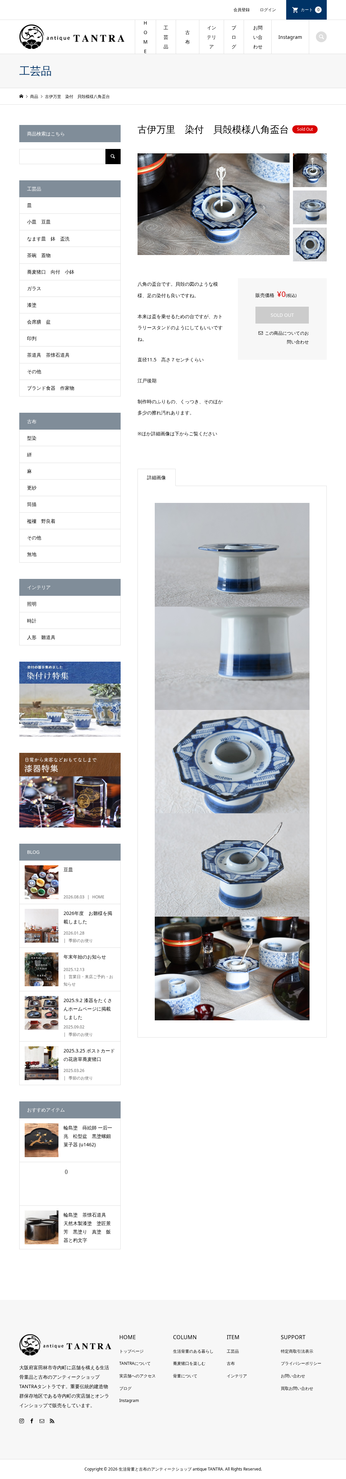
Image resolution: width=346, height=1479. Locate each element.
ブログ (125, 1388)
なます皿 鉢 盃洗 (48, 238)
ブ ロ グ (233, 37)
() (66, 1171)
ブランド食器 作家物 (50, 388)
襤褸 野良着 (41, 521)
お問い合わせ (258, 37)
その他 (34, 371)
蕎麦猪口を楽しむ (189, 1363)
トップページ (131, 1351)
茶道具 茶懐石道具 (48, 355)
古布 (231, 1363)
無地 (31, 554)
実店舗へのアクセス (137, 1376)
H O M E (145, 37)
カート (310, 9)
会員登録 (241, 9)
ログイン (268, 9)
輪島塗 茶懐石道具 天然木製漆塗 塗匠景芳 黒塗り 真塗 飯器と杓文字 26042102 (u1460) (87, 1228)
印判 (31, 338)
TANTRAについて (135, 1363)
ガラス (34, 288)
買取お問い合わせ (297, 1388)
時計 (31, 620)
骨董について (185, 1376)
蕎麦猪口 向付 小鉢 (50, 272)
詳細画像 (156, 477)
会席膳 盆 (39, 321)
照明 (31, 604)
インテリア (211, 37)
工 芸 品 (166, 37)
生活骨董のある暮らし (193, 1351)
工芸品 (233, 1351)
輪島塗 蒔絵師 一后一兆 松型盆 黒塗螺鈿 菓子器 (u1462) (90, 1136)
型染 (31, 438)
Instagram (290, 37)
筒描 (31, 504)
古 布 (190, 37)
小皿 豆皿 (39, 222)
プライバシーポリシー (301, 1363)
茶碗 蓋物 (39, 255)
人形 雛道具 (41, 637)
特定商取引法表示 (297, 1351)
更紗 (31, 487)
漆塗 (31, 305)
